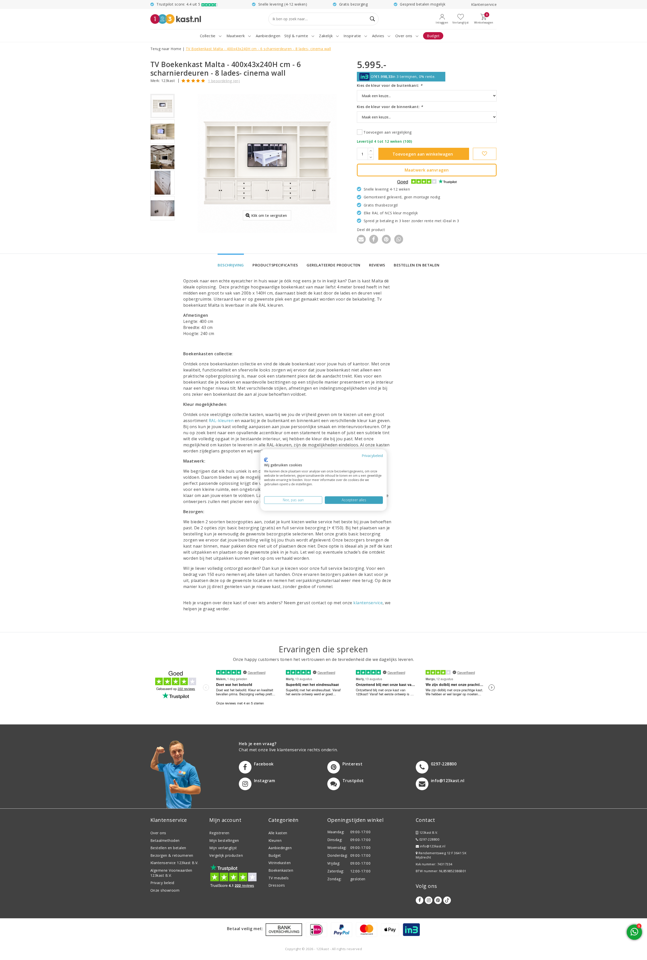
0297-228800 (428, 839)
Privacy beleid (162, 882)
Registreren (219, 832)
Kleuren (275, 840)
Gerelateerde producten (333, 264)
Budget (274, 855)
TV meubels (278, 877)
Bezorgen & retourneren (171, 855)
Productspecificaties (275, 264)
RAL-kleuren (221, 420)
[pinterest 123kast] (438, 900)
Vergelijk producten (226, 855)
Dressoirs (276, 885)
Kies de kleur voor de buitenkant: (390, 85)
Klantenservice (484, 4)
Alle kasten (277, 832)
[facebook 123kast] (419, 900)
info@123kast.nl (432, 846)
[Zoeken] (372, 19)
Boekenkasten (280, 870)
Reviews (377, 264)
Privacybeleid (372, 455)
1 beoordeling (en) (224, 80)
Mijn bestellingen (224, 840)
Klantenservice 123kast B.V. (174, 862)
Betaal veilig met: (245, 928)
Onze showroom (164, 890)
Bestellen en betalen (417, 264)
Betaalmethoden (165, 840)
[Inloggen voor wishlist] (484, 154)
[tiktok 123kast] (447, 900)
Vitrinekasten (279, 862)
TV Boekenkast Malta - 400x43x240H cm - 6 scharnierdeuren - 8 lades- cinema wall (258, 48)
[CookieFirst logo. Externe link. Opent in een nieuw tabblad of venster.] (266, 459)
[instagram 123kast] (428, 900)
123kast (168, 80)
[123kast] (175, 19)
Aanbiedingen (280, 847)
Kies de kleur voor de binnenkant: (390, 106)
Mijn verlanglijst (223, 847)
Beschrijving (231, 264)
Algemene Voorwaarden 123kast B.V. (171, 873)
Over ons (158, 832)
